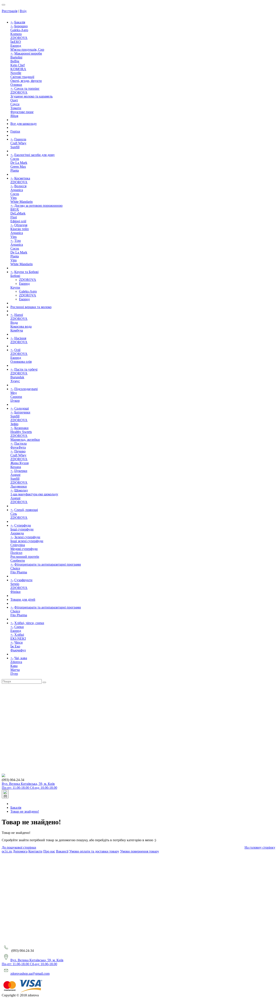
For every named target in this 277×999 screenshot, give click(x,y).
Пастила (20, 443)
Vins (13, 198)
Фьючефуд (18, 650)
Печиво (20, 451)
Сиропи (16, 397)
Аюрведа (17, 533)
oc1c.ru (7, 851)
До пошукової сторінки (19, 847)
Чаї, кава (20, 658)
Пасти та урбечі (25, 369)
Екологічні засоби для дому (34, 155)
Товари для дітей (22, 599)
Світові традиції (22, 77)
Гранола (20, 139)
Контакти (35, 851)
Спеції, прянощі (26, 510)
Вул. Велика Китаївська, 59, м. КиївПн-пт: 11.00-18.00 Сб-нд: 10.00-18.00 (29, 785)
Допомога (20, 851)
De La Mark (18, 162)
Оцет (14, 100)
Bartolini (16, 57)
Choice (15, 568)
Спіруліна (17, 545)
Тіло (17, 240)
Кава (14, 666)
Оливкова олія (21, 361)
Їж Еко (15, 646)
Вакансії (62, 851)
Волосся (20, 186)
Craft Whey (18, 143)
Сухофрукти (23, 580)
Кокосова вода (21, 326)
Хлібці (19, 634)
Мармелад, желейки (25, 439)
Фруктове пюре (22, 112)
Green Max (18, 166)
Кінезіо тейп (19, 229)
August (15, 475)
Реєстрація (9, 11)
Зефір (14, 424)
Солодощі (21, 408)
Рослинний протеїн (24, 556)
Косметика (22, 178)
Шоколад (21, 490)
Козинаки (21, 428)
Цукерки (20, 471)
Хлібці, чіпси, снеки (29, 623)
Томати (15, 108)
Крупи (15, 287)
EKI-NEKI (18, 638)
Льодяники (18, 486)
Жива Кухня (19, 463)
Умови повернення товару (139, 851)
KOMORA (18, 69)
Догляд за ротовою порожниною (38, 205)
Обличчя (20, 225)
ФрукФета (18, 447)
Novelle (15, 73)
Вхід (23, 11)
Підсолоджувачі (26, 389)
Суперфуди (22, 525)
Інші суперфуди (22, 529)
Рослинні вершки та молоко (31, 307)
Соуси (14, 104)
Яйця (14, 116)
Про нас (49, 851)
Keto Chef (17, 65)
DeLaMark (18, 213)
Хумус (15, 381)
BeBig (14, 61)
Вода (14, 322)
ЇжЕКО (15, 42)
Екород (15, 45)
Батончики (22, 412)
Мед (13, 393)
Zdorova (16, 662)
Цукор (15, 400)
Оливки (16, 84)
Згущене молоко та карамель (31, 96)
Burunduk (17, 377)
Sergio (14, 584)
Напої (18, 315)
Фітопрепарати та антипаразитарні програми (47, 564)
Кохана (15, 467)
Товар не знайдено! (24, 811)
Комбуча (16, 330)
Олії (17, 350)
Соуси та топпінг (27, 88)
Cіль (13, 514)
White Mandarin (21, 201)
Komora (16, 34)
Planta (14, 170)
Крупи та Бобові (26, 272)
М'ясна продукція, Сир (27, 49)
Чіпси (18, 642)
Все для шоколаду (23, 123)
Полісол (16, 553)
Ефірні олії (18, 221)
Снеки (19, 627)
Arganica (16, 190)
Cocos (14, 159)
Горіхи (15, 131)
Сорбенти (17, 560)
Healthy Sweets (21, 432)
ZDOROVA (18, 38)
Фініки (15, 592)
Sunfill (14, 147)
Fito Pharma (18, 572)
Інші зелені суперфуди (26, 541)
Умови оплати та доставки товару (94, 851)
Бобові (15, 276)
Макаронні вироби (28, 53)
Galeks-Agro (19, 30)
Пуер (14, 673)
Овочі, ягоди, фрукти (26, 81)
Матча (15, 670)
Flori (13, 217)
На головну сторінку (260, 847)
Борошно (21, 26)
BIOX (14, 209)
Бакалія (19, 22)
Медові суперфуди (24, 549)
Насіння (20, 338)
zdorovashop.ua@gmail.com (30, 973)
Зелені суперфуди (27, 537)
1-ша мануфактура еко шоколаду (34, 494)
